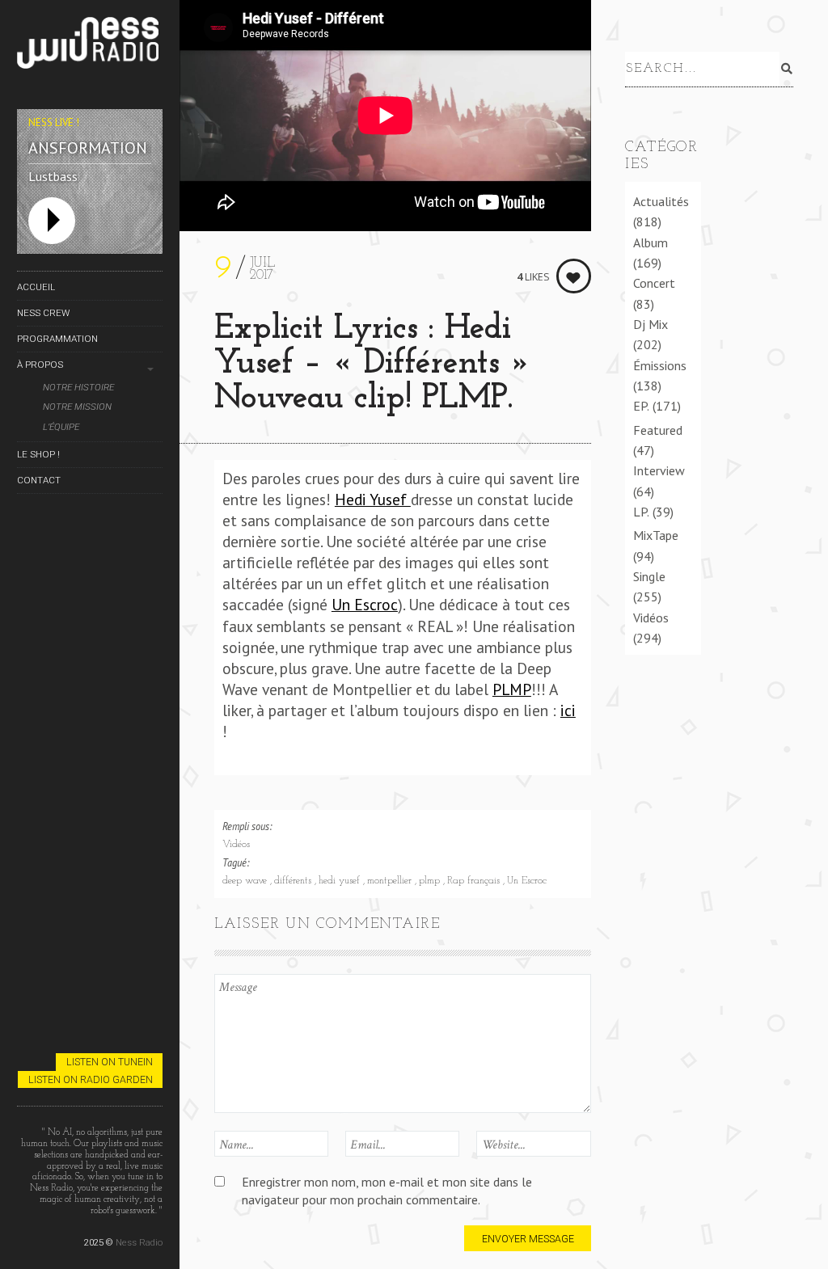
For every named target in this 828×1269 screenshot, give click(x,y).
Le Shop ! (38, 454)
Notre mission (77, 407)
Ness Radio (139, 1242)
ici (568, 710)
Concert (654, 283)
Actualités (661, 201)
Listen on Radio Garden (90, 1079)
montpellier (391, 881)
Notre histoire (78, 387)
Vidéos (236, 845)
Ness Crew (43, 312)
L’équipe (61, 427)
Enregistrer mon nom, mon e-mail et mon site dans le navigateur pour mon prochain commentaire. (387, 1190)
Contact (39, 480)
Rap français (475, 881)
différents (294, 881)
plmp (431, 881)
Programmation (57, 338)
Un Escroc (365, 604)
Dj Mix (650, 324)
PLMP (511, 689)
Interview (659, 470)
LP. (641, 512)
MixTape (655, 535)
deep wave (246, 881)
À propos (40, 364)
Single (649, 576)
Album (650, 242)
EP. (641, 406)
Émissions (659, 365)
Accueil (36, 287)
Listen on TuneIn (109, 1062)
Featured (657, 430)
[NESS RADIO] (90, 45)
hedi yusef (341, 881)
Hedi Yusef (373, 499)
